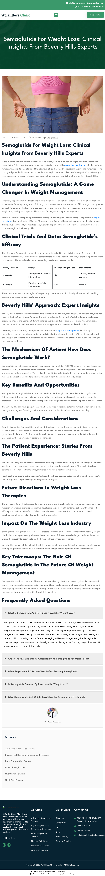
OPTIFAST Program (14, 780)
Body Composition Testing (18, 761)
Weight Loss (52, 138)
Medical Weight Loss (15, 768)
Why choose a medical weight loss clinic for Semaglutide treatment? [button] (46, 697)
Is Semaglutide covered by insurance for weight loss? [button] (38, 684)
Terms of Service (63, 841)
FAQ (57, 827)
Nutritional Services (15, 774)
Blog (58, 832)
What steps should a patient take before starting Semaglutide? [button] (43, 671)
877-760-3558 (84, 826)
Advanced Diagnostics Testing (20, 749)
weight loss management (68, 331)
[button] (56, 15)
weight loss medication (74, 165)
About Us (60, 818)
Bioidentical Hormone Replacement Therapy (27, 755)
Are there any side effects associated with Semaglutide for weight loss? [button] (48, 659)
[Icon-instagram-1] (9, 845)
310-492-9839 (84, 831)
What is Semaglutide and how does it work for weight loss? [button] (41, 613)
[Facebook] (4, 845)
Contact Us (61, 823)
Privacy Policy (62, 837)
